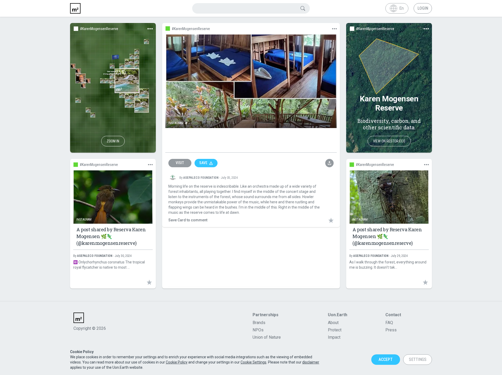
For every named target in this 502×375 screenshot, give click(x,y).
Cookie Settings (253, 362)
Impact (334, 337)
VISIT (180, 163)
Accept (386, 359)
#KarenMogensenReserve (99, 29)
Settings (417, 359)
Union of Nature (267, 337)
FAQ (389, 322)
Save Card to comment (187, 220)
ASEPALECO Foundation (201, 178)
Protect (334, 329)
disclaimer (310, 362)
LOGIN (423, 8)
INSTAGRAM (176, 123)
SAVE (203, 163)
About (333, 322)
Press (391, 329)
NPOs (258, 329)
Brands (259, 322)
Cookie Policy (176, 362)
